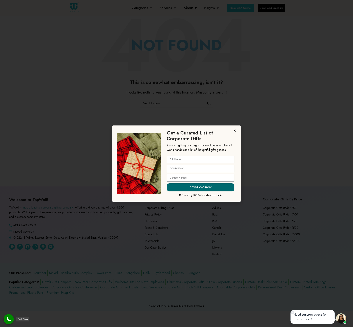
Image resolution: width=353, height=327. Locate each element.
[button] (235, 130)
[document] (176, 163)
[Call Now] (9, 319)
